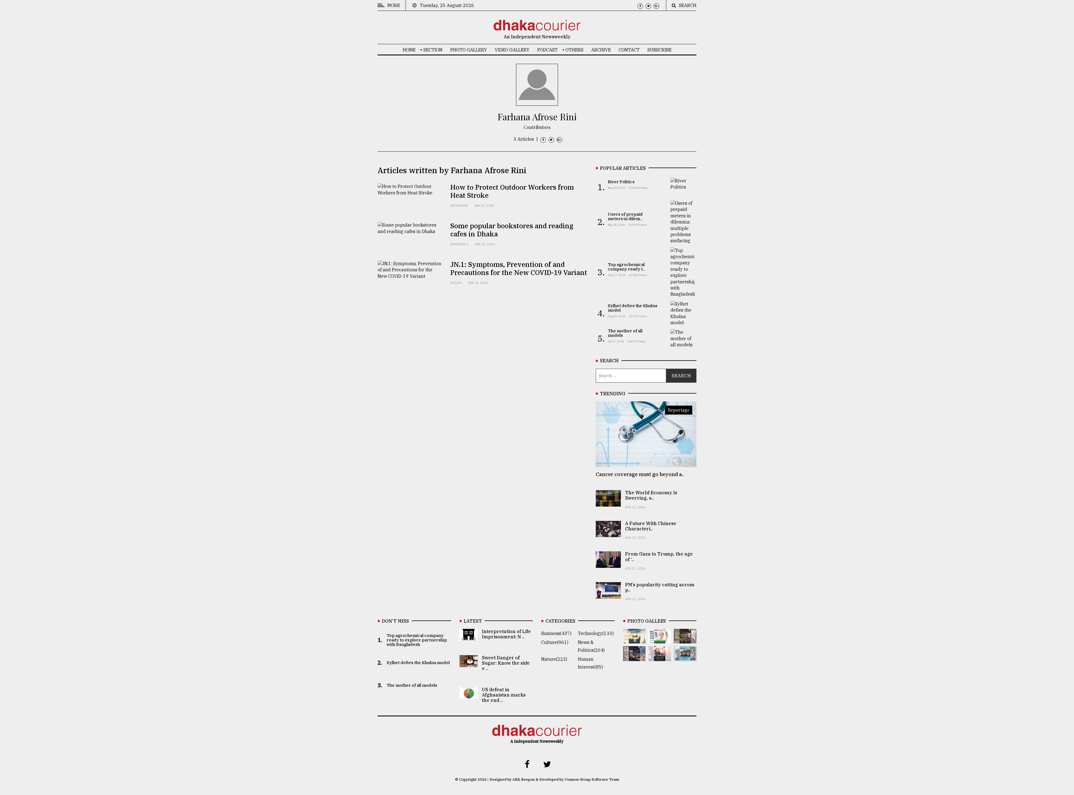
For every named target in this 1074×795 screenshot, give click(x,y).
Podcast (547, 50)
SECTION (432, 50)
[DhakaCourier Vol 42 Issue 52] (685, 657)
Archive (601, 50)
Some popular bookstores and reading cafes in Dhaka (511, 229)
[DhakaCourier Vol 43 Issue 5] (634, 639)
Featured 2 (459, 244)
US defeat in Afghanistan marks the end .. (504, 695)
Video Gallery (512, 50)
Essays (456, 283)
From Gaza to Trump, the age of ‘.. (659, 556)
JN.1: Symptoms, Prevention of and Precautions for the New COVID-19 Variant (518, 268)
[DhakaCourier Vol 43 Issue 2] (634, 657)
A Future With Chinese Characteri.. (650, 526)
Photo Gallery (468, 50)
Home (409, 50)
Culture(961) (554, 642)
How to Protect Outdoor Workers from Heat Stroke (512, 191)
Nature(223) (554, 659)
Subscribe (659, 50)
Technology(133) (596, 633)
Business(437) (556, 633)
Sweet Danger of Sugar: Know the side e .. (506, 663)
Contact (629, 50)
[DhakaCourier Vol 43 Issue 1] (659, 657)
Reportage (459, 206)
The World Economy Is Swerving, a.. (651, 495)
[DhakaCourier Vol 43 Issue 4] (659, 639)
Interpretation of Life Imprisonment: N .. (506, 634)
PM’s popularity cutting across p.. (659, 587)
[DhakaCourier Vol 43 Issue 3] (685, 639)
